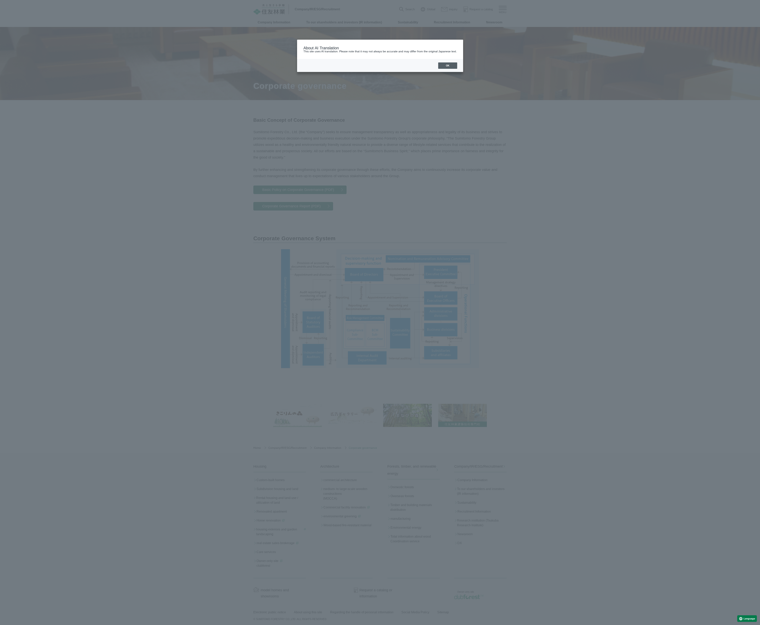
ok (447, 65)
